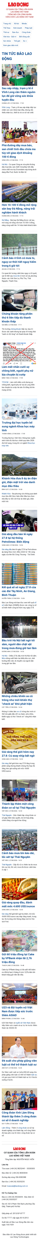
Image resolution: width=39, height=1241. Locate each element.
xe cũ (19, 711)
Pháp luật (28, 28)
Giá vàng (5, 763)
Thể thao (6, 28)
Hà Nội (4, 164)
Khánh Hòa (6, 494)
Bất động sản (24, 37)
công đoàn (22, 1128)
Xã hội (16, 23)
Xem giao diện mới (10, 45)
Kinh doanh (17, 28)
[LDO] (19, 75)
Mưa (4, 658)
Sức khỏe (7, 41)
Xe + (25, 41)
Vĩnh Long (6, 107)
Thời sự (6, 32)
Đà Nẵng (5, 220)
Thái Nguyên (7, 815)
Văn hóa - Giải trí (9, 37)
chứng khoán (16, 329)
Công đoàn (26, 32)
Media (24, 23)
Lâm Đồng (6, 1128)
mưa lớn (16, 276)
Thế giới (17, 41)
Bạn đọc (15, 32)
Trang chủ (7, 23)
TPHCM (5, 382)
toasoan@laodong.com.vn (17, 1186)
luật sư (34, 1075)
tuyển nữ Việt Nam (23, 1023)
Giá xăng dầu (7, 549)
